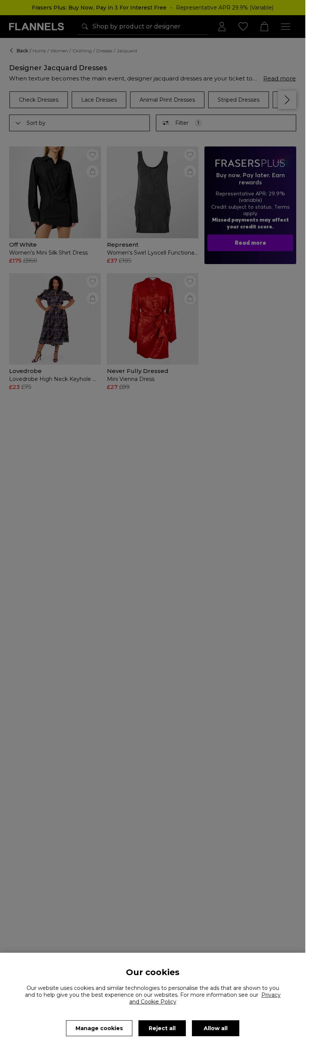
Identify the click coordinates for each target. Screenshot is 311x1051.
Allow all (216, 1028)
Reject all (162, 1028)
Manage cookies (99, 1028)
